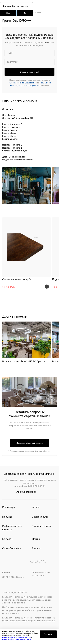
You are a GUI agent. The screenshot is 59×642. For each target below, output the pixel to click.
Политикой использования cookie (16, 639)
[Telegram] (31, 561)
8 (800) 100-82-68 (36, 486)
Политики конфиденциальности (21, 83)
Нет (8, 13)
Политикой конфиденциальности (16, 637)
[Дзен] (44, 561)
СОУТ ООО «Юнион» (13, 577)
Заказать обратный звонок (29, 443)
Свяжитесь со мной (29, 72)
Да (24, 13)
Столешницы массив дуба (16, 279)
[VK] (40, 561)
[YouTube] (36, 561)
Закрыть (48, 634)
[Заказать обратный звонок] (55, 5)
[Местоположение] (49, 5)
